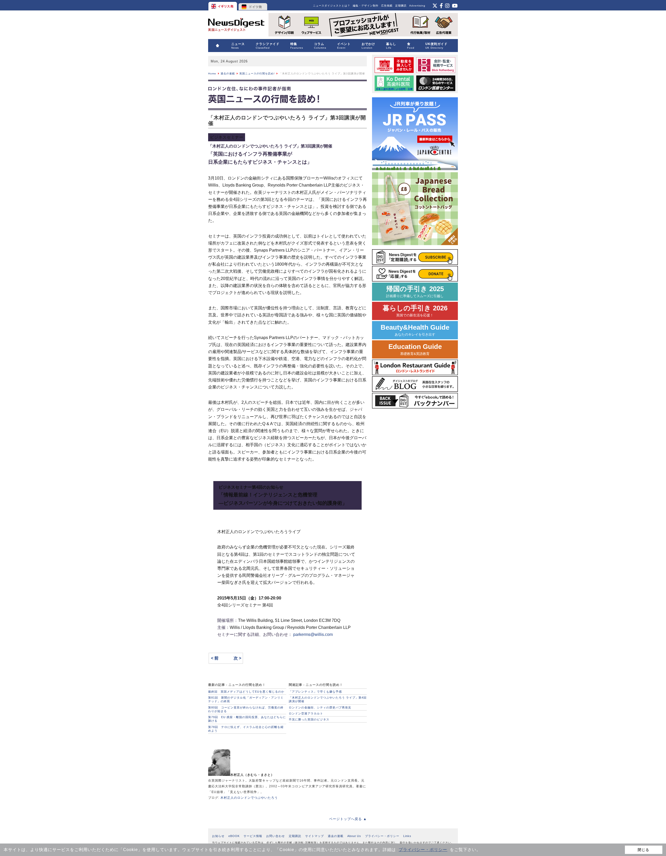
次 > (237, 658)
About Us (354, 836)
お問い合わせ (275, 836)
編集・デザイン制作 (366, 5)
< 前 (215, 658)
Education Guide (415, 349)
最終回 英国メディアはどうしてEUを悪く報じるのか (246, 691)
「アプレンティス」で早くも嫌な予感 (315, 691)
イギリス (223, 5)
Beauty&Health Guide (415, 330)
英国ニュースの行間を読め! (257, 73)
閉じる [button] (643, 850)
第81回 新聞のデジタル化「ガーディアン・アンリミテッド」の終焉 (246, 699)
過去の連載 (228, 73)
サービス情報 (253, 836)
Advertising (417, 5)
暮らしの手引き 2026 (415, 310)
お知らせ (218, 836)
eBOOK (234, 836)
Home (212, 73)
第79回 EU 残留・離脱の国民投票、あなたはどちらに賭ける (247, 719)
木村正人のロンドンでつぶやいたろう (249, 798)
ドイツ (253, 5)
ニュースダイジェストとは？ (331, 5)
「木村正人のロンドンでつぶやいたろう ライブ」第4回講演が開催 (328, 699)
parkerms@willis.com (313, 634)
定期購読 (401, 5)
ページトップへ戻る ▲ (348, 819)
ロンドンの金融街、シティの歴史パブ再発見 (320, 707)
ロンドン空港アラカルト (306, 713)
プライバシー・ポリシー (423, 849)
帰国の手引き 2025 (415, 291)
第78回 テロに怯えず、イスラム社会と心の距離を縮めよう (246, 728)
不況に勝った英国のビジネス (309, 719)
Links (407, 836)
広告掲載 (387, 5)
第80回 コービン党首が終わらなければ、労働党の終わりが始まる (246, 709)
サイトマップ (314, 836)
